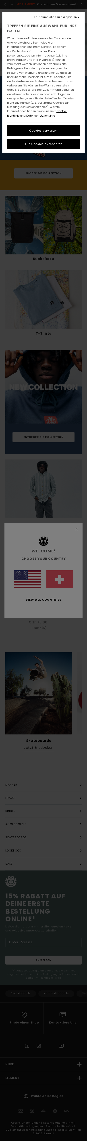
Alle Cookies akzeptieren (43, 144)
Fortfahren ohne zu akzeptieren (55, 17)
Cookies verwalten (43, 130)
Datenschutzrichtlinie (40, 115)
